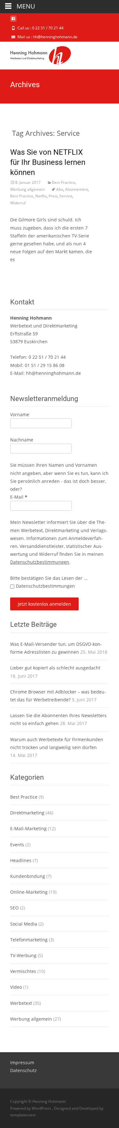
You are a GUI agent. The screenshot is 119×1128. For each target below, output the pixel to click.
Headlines (20, 860)
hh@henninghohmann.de (53, 373)
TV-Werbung (23, 955)
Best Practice (63, 182)
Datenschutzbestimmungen (39, 562)
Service (65, 196)
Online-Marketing (29, 892)
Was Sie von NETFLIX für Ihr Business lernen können (47, 162)
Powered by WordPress (31, 1108)
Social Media (23, 924)
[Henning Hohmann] (35, 54)
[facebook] (13, 21)
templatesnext (23, 1115)
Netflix (41, 196)
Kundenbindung (27, 876)
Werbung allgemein (27, 189)
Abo (59, 189)
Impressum (22, 1062)
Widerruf (18, 203)
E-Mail (18, 497)
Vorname (19, 414)
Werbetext (21, 1003)
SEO (14, 908)
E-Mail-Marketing (28, 828)
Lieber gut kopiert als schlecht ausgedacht (55, 668)
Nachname (21, 440)
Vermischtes (23, 971)
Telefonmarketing (29, 940)
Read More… (23, 271)
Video (16, 987)
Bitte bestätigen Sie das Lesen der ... (49, 578)
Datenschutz (23, 1070)
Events (17, 845)
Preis (53, 196)
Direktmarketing (27, 813)
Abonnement (76, 189)
